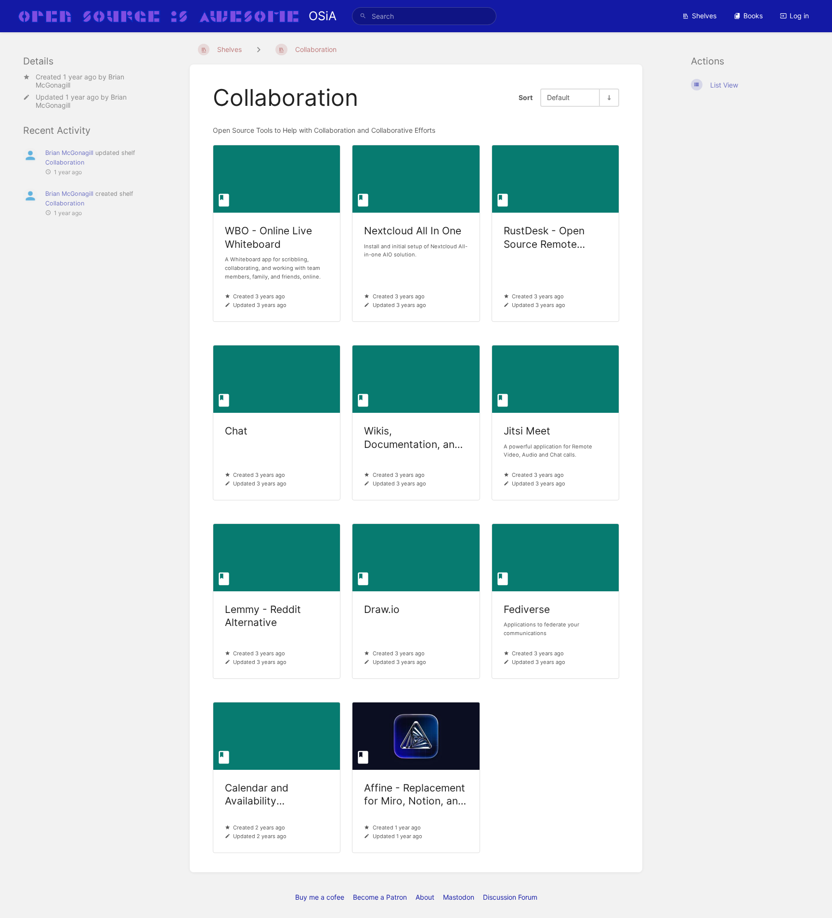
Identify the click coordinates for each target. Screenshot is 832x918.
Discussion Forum (510, 897)
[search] (424, 16)
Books (753, 16)
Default (558, 97)
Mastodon (458, 897)
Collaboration (64, 162)
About (425, 897)
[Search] (363, 16)
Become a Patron (380, 897)
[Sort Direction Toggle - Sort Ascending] (608, 97)
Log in (799, 16)
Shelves (704, 16)
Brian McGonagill (69, 152)
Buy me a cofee (319, 897)
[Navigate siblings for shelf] (258, 49)
